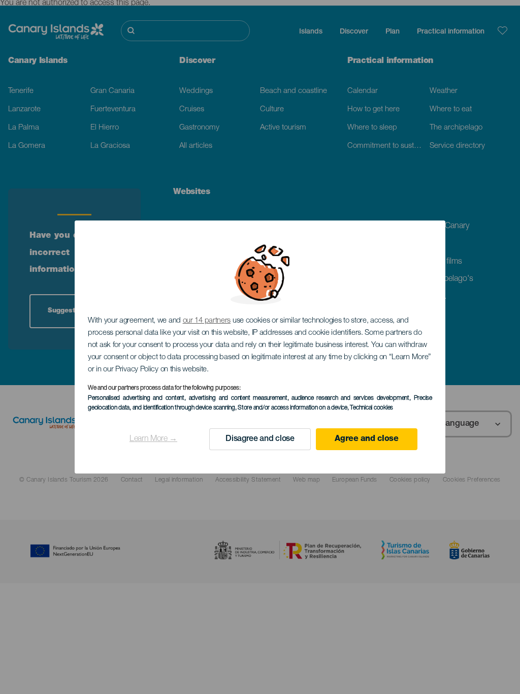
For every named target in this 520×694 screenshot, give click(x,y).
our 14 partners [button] (207, 321)
